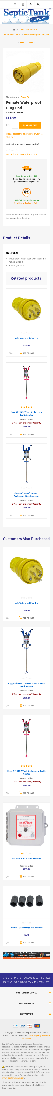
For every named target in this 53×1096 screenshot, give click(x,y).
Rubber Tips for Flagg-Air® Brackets (26, 927)
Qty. (11, 353)
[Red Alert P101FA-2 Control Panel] (26, 826)
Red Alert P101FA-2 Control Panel (26, 858)
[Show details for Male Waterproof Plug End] (26, 309)
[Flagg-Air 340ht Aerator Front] (26, 383)
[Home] (14, 29)
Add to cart (31, 125)
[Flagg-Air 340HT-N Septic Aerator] (26, 464)
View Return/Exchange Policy (26, 203)
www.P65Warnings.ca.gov (13, 1077)
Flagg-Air (25, 97)
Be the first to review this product (22, 154)
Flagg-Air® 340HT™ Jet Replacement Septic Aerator (26, 413)
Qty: (8, 124)
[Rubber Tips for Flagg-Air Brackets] (26, 902)
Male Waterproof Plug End (26, 338)
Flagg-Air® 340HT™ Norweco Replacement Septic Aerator (26, 494)
